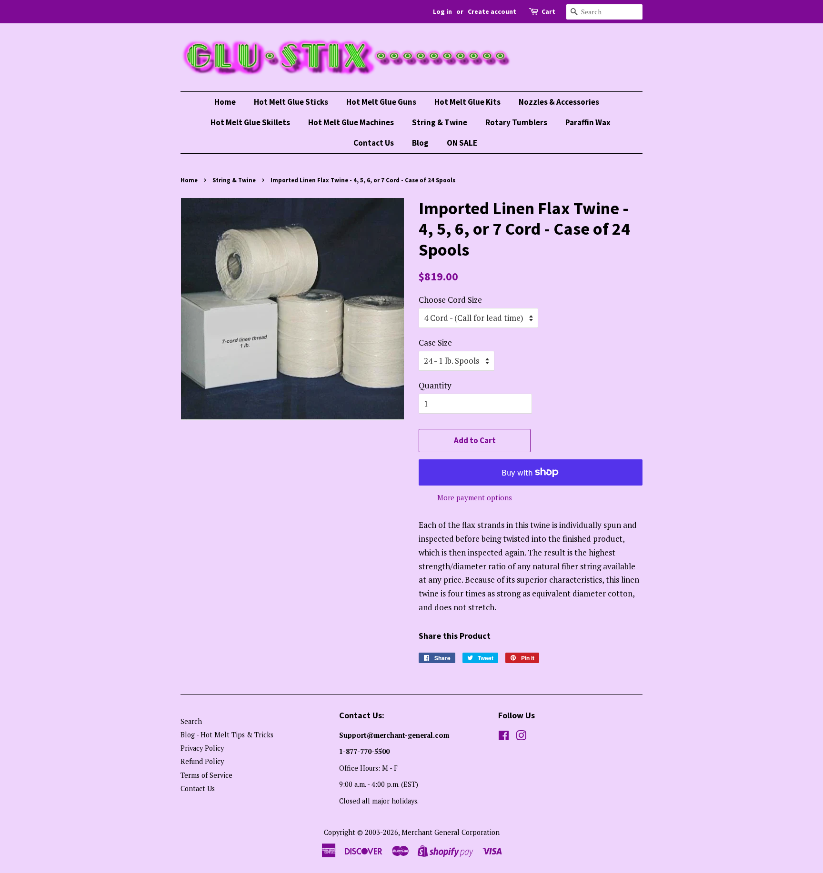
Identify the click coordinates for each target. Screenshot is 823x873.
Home (225, 102)
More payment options (474, 497)
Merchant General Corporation (450, 832)
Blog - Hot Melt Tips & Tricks (227, 734)
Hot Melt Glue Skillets (250, 122)
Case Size (435, 342)
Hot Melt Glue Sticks (291, 102)
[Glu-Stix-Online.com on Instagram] (521, 737)
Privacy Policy (202, 748)
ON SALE (462, 143)
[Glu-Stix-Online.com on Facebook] (503, 737)
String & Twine (439, 122)
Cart (548, 11)
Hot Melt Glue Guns (381, 102)
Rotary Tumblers (516, 122)
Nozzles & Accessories (559, 102)
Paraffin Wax (588, 122)
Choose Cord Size (450, 299)
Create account (492, 11)
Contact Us (373, 143)
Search (191, 721)
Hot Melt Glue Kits (467, 102)
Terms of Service (206, 775)
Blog (420, 143)
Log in (442, 11)
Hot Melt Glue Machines (351, 122)
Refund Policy (202, 761)
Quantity (435, 385)
